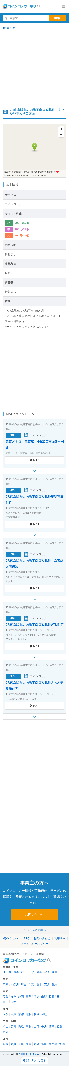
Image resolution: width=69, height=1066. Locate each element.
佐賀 (13, 1044)
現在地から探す (36, 1060)
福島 (54, 972)
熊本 (28, 1044)
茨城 (47, 984)
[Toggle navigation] (63, 6)
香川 (44, 1026)
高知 (5, 1031)
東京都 (11, 27)
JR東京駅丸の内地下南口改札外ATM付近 (35, 624)
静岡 (21, 996)
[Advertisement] (34, 68)
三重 (28, 996)
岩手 (39, 972)
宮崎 (44, 1044)
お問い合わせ (34, 914)
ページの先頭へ (36, 929)
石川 (59, 996)
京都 (21, 1014)
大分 (36, 1044)
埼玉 (24, 984)
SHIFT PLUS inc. (30, 1053)
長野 (51, 996)
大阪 (5, 1014)
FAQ (27, 938)
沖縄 (62, 1044)
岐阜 (13, 996)
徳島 (51, 1026)
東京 (5, 984)
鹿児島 (53, 1044)
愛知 (5, 996)
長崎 (21, 1044)
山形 (31, 972)
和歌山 (45, 1014)
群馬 (54, 984)
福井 (13, 1001)
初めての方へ (11, 938)
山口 (36, 1026)
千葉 (31, 984)
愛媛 (59, 1026)
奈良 (36, 1014)
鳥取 (21, 1026)
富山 (5, 1001)
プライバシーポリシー (34, 943)
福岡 (5, 1044)
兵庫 (13, 1014)
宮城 (47, 972)
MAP (36, 460)
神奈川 (15, 984)
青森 (16, 972)
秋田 (24, 972)
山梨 (44, 996)
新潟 (36, 996)
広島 (13, 1026)
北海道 (7, 972)
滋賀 (28, 1014)
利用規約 (60, 938)
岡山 (5, 1026)
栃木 (39, 984)
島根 (28, 1026)
